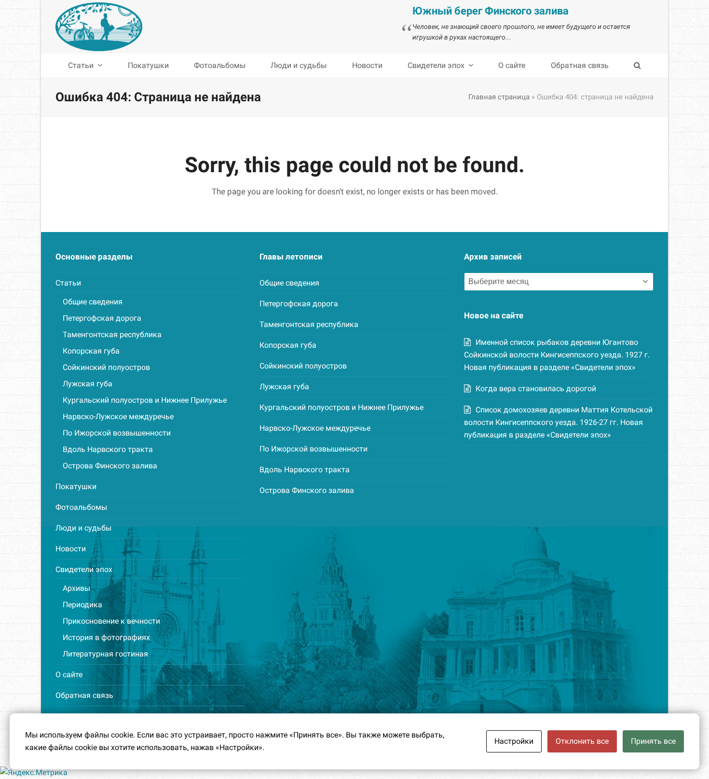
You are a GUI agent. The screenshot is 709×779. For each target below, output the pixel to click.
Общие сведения (93, 301)
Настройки (513, 741)
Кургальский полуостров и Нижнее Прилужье (145, 400)
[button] (637, 66)
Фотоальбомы (81, 507)
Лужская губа (87, 383)
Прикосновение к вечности (111, 621)
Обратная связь (84, 695)
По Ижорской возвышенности (117, 432)
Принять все (653, 741)
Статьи (68, 282)
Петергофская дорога (102, 318)
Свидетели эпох (83, 569)
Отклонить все (582, 741)
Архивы (76, 588)
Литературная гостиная (105, 653)
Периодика (82, 604)
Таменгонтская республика (112, 334)
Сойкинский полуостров (106, 367)
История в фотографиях (106, 637)
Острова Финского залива (110, 465)
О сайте (68, 674)
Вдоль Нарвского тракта (108, 449)
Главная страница (499, 97)
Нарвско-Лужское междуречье (118, 416)
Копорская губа (91, 350)
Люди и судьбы (83, 528)
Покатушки (75, 486)
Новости (70, 548)
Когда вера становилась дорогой (536, 388)
